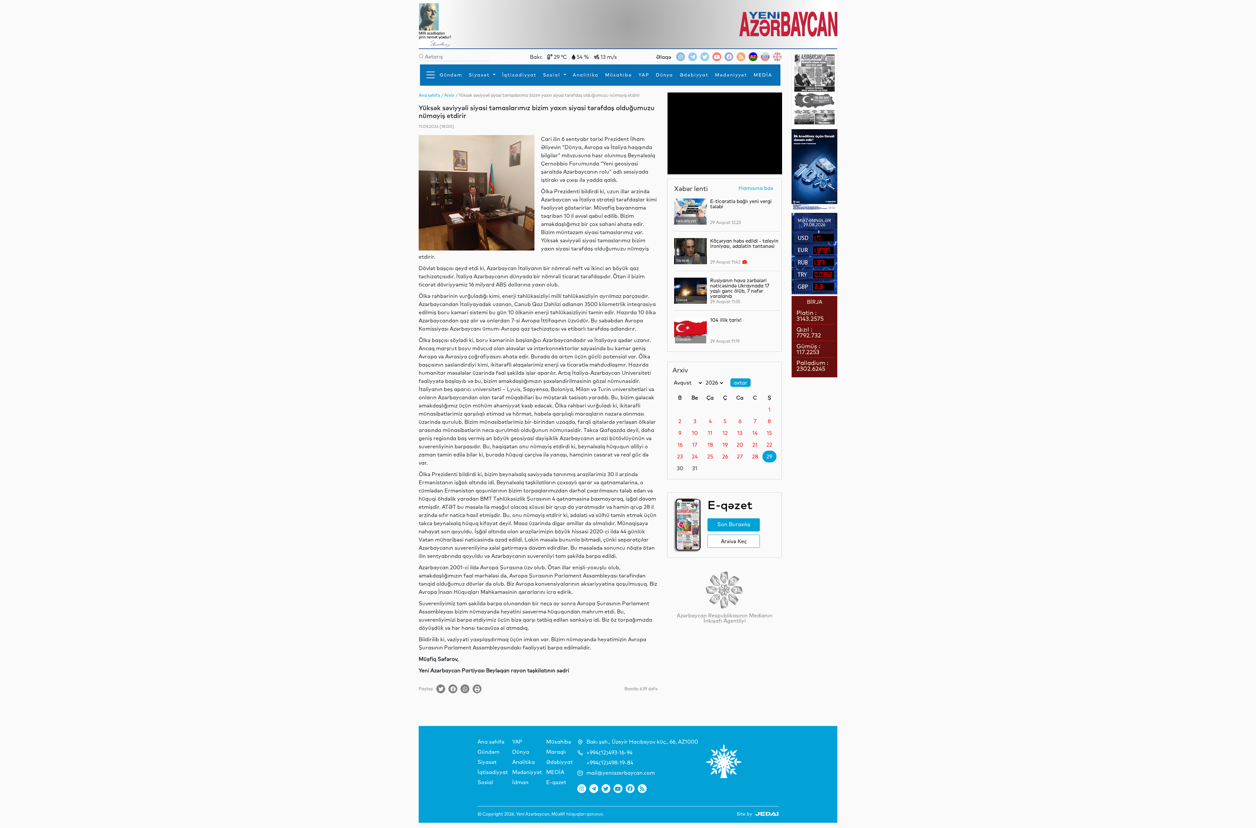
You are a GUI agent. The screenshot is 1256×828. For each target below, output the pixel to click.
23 (680, 456)
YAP (643, 75)
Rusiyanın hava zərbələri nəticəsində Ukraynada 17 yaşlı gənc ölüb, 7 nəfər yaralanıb (739, 288)
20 (740, 444)
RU (765, 56)
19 (725, 444)
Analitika (586, 75)
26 (725, 456)
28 (755, 456)
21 (755, 444)
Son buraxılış (733, 524)
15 (769, 433)
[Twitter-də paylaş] (440, 688)
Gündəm (451, 75)
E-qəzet (556, 782)
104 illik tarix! (725, 320)
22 (769, 444)
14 (755, 433)
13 (739, 433)
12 (725, 433)
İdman (520, 782)
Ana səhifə (491, 741)
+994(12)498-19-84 (609, 762)
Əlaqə (663, 57)
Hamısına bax (756, 188)
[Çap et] (477, 688)
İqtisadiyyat (519, 75)
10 (695, 433)
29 (769, 456)
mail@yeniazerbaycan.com (620, 772)
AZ (753, 56)
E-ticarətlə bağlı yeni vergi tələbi (741, 204)
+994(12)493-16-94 (609, 752)
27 (740, 456)
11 (710, 433)
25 (710, 456)
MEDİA (763, 75)
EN (777, 56)
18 (710, 444)
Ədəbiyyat (694, 75)
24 (695, 456)
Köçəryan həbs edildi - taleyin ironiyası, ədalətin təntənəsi (744, 243)
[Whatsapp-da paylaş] (465, 688)
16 (680, 444)
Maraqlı (556, 751)
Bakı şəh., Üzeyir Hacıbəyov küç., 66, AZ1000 (642, 741)
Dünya (664, 75)
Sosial (552, 75)
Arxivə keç (734, 541)
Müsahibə (618, 75)
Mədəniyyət (731, 75)
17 (694, 444)
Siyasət (480, 75)
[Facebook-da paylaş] (452, 688)
